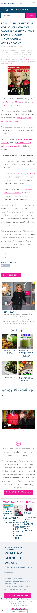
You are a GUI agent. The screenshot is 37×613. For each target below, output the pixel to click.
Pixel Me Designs (22, 605)
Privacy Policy (22, 603)
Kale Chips (10, 377)
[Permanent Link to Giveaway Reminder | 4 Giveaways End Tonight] (8, 509)
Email (7, 257)
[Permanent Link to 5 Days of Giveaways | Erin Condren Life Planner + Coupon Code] (18, 516)
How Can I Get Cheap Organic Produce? (26, 378)
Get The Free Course (17, 595)
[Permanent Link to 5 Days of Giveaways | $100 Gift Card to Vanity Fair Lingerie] (29, 511)
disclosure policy (7, 63)
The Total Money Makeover (12, 102)
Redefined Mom (11, 3)
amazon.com (27, 59)
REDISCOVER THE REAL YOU (18, 492)
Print (7, 254)
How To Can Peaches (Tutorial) (9, 352)
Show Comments (10, 275)
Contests (19, 46)
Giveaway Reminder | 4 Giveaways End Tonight (9, 517)
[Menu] (34, 2)
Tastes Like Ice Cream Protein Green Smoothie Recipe (26, 354)
